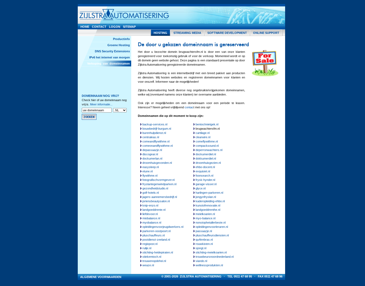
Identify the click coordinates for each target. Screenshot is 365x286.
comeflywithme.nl (207, 141)
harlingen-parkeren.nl (209, 192)
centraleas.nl (150, 137)
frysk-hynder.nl (205, 179)
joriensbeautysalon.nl (156, 201)
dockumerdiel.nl (206, 154)
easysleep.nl (150, 167)
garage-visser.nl (206, 184)
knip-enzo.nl (150, 205)
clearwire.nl (203, 137)
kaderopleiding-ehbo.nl (210, 201)
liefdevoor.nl (150, 214)
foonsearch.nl (204, 175)
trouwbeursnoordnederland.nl (215, 256)
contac (189, 107)
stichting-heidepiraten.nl (157, 252)
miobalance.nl (151, 218)
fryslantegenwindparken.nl (159, 184)
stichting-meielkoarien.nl (211, 252)
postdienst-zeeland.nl (156, 239)
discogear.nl (150, 154)
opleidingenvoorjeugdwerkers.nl (162, 226)
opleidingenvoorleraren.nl (212, 226)
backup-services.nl (154, 124)
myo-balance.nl (205, 218)
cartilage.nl (202, 132)
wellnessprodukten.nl (209, 265)
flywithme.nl (149, 175)
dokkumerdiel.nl (206, 158)
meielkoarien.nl (205, 214)
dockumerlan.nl (152, 158)
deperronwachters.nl (209, 150)
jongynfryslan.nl (206, 196)
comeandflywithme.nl (155, 141)
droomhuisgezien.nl (208, 162)
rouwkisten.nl (204, 243)
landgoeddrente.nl (153, 209)
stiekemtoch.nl (151, 256)
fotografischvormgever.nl (158, 179)
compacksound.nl (207, 145)
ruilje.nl (146, 248)
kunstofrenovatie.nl (208, 205)
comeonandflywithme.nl (157, 145)
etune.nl (147, 171)
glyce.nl (200, 188)
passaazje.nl (204, 231)
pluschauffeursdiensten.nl (212, 235)
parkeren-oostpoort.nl (156, 231)
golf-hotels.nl (150, 192)
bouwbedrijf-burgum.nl (156, 128)
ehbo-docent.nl (205, 167)
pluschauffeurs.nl (153, 235)
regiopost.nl (149, 243)
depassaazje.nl (152, 150)
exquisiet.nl (203, 171)
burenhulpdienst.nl (154, 132)
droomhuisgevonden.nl (157, 162)
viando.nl (201, 261)
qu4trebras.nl (204, 239)
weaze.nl (148, 265)
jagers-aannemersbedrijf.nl (159, 196)
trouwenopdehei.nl (154, 261)
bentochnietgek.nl (207, 124)
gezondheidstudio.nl (155, 188)
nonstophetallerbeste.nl (211, 222)
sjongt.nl (201, 248)
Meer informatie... (101, 104)
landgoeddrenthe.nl (208, 209)
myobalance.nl (151, 222)
